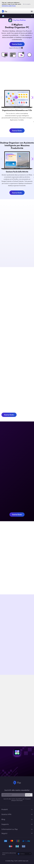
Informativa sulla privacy (9, 853)
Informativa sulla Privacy (9, 5)
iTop (17, 783)
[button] (32, 97)
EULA (3, 854)
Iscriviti (28, 795)
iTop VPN (4, 11)
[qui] (14, 726)
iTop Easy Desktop (3, 16)
